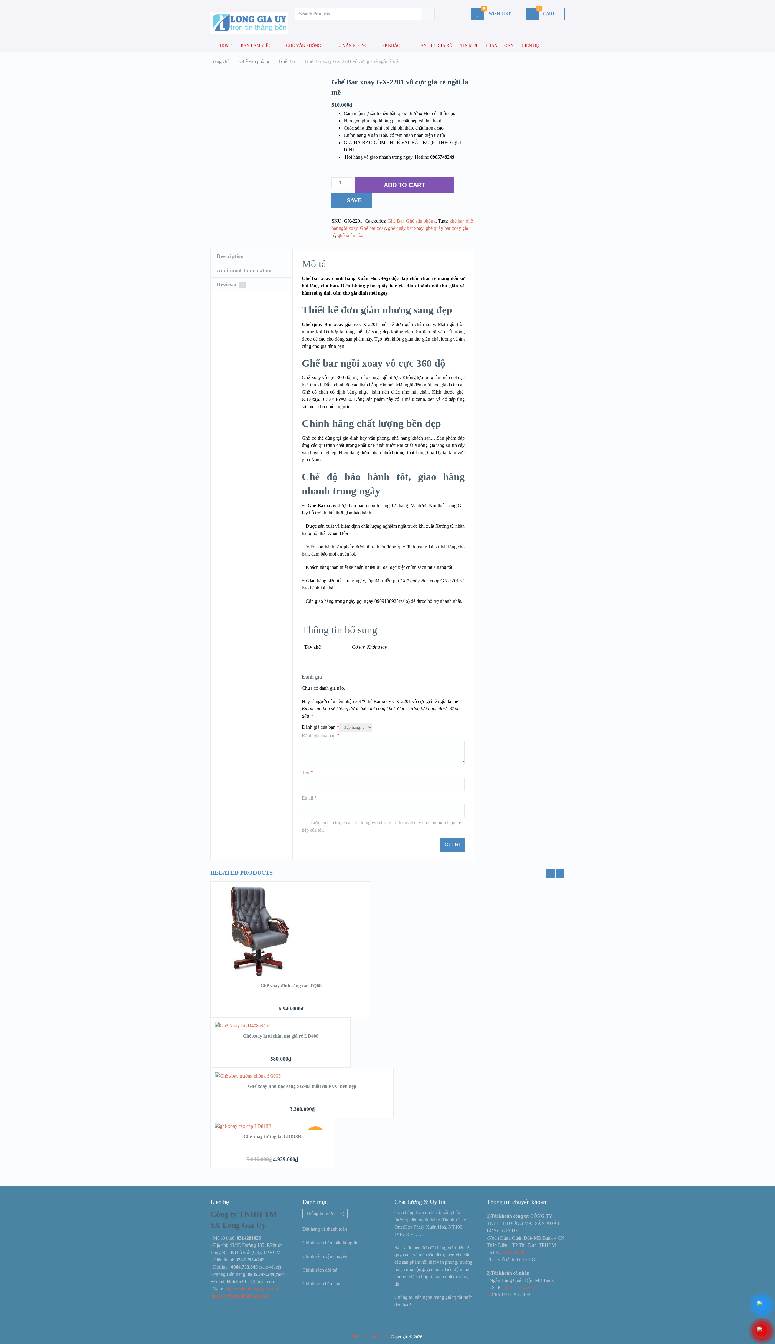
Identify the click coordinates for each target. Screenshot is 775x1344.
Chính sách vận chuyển (324, 1256)
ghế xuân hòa (350, 235)
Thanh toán (499, 45)
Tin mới (468, 45)
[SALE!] (243, 1126)
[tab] (251, 256)
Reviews (230, 285)
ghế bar (456, 220)
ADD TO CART (404, 185)
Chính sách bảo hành (322, 1283)
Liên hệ (530, 45)
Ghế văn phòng (303, 45)
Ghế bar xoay (373, 228)
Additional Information (244, 270)
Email (309, 798)
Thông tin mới (325, 1213)
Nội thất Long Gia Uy (371, 1337)
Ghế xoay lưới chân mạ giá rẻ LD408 (280, 1036)
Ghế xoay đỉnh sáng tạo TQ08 (291, 985)
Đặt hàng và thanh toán (324, 1229)
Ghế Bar (396, 220)
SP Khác (391, 45)
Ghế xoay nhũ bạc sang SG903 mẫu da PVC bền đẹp (302, 1086)
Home (225, 45)
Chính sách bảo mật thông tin (330, 1242)
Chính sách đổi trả (319, 1270)
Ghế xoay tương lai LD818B (272, 1136)
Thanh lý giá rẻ (433, 45)
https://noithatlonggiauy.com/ (252, 1288)
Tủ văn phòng (352, 45)
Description (230, 256)
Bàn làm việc (256, 45)
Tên (307, 772)
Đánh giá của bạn (320, 727)
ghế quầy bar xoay (405, 228)
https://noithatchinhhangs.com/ (241, 1296)
